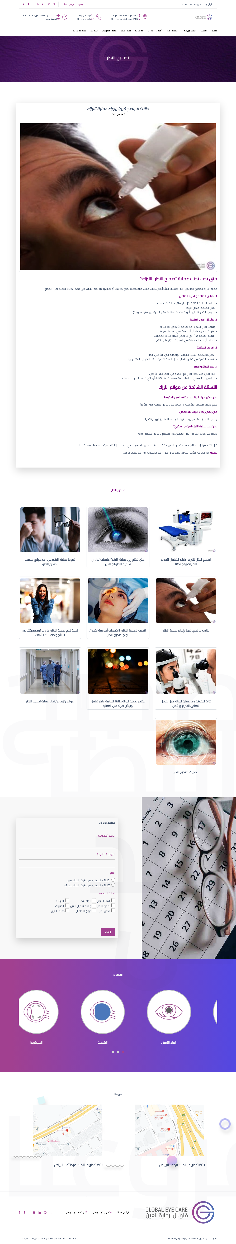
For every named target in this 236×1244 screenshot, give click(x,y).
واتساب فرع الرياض (83, 19)
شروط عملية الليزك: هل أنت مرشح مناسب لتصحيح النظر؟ (50, 562)
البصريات (60, 905)
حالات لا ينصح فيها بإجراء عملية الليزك (186, 630)
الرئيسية (214, 30)
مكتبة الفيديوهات (109, 30)
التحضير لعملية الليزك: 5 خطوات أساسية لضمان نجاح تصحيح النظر (118, 633)
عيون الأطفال (83, 910)
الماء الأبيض (104, 900)
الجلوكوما (85, 900)
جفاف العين (58, 910)
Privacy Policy (47, 1238)
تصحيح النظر (104, 905)
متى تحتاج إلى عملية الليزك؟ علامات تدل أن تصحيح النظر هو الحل (118, 562)
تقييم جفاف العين (78, 30)
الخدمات (203, 30)
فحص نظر (105, 910)
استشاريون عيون (189, 30)
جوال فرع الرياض (84, 15)
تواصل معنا (69, 4)
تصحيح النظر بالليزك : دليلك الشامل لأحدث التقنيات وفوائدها (186, 562)
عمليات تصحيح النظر (186, 772)
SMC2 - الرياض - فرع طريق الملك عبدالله (87, 885)
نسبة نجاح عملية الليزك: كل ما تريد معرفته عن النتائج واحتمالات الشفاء (50, 633)
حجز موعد (81, 4)
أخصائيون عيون (172, 30)
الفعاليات (94, 30)
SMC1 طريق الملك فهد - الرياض (125, 15)
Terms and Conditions (66, 1238)
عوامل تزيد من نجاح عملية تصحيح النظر (50, 701)
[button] (123, 1052)
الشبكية (60, 900)
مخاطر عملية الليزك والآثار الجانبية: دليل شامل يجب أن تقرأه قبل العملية (118, 703)
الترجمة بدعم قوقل (28, 1238)
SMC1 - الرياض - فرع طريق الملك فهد (89, 880)
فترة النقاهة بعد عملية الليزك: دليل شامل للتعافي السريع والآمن (186, 703)
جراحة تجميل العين (80, 905)
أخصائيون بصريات (155, 30)
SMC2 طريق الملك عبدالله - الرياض (124, 19)
